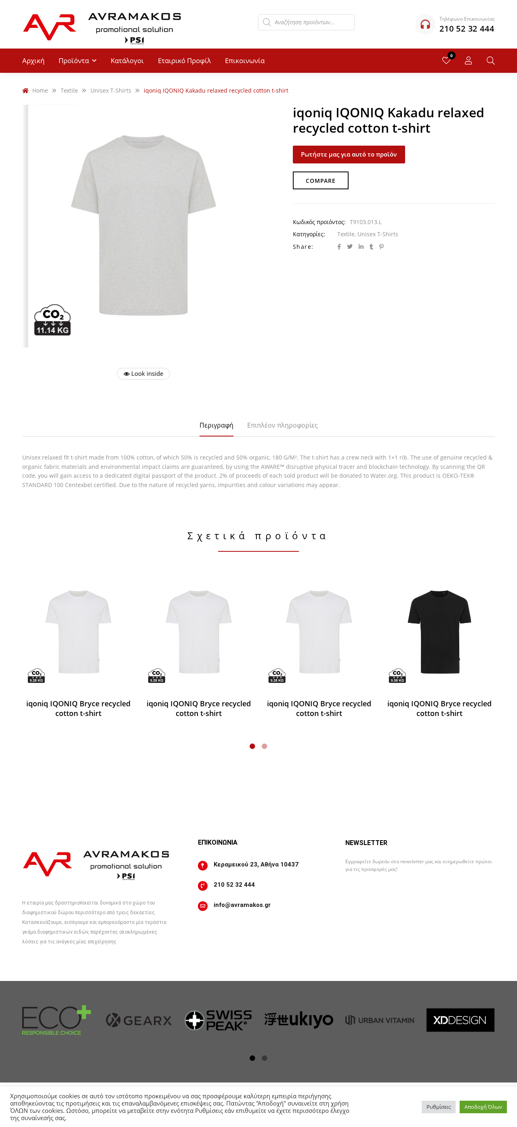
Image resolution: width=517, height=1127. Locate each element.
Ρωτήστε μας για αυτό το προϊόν (349, 154)
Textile (346, 234)
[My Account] (468, 61)
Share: (303, 246)
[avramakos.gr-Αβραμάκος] (103, 24)
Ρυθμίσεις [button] (439, 1106)
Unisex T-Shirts (377, 234)
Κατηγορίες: (309, 234)
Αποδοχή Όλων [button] (483, 1106)
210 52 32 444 (234, 884)
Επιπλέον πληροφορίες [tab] (282, 425)
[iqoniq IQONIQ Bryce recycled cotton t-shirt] (78, 632)
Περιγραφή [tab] (216, 425)
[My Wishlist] (446, 61)
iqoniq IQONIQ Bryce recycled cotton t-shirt (78, 708)
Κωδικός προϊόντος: (319, 222)
